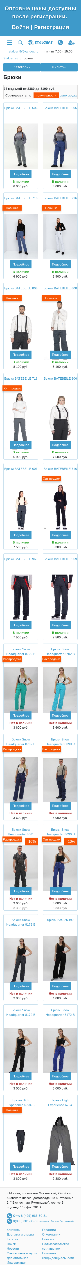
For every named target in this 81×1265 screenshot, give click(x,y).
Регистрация (51, 27)
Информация (17, 1262)
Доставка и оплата (20, 1234)
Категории (22, 67)
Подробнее (21, 174)
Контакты (13, 1230)
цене (63, 95)
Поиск (11, 1244)
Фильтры (59, 67)
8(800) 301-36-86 (26, 1221)
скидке (72, 95)
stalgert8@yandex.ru (23, 51)
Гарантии (49, 1230)
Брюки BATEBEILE (21, 108)
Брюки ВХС (60, 920)
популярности (46, 95)
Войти (21, 27)
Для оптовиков (17, 1258)
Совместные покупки (22, 1253)
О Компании (51, 1234)
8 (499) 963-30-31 (34, 1215)
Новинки (48, 1239)
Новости (13, 1248)
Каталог (12, 1239)
